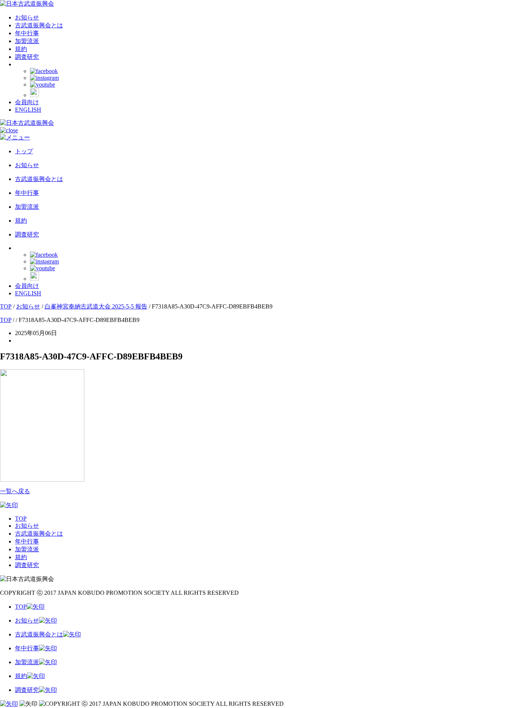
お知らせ (27, 17)
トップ (24, 151)
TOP (21, 518)
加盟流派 (27, 41)
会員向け (27, 102)
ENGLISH (28, 109)
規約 (21, 49)
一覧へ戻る (15, 491)
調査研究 (27, 57)
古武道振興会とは (39, 25)
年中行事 (27, 33)
